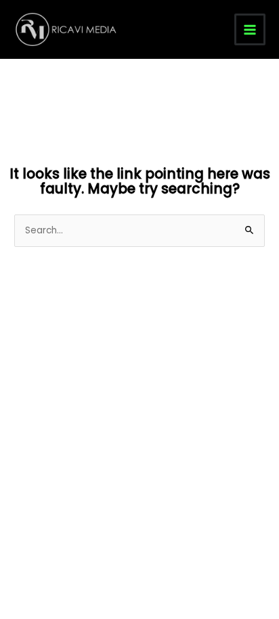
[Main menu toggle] (250, 29)
